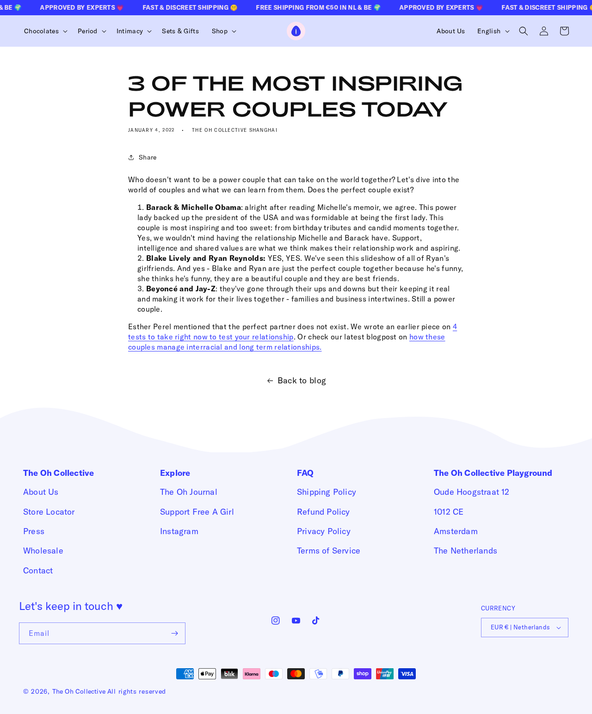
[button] (44, 31)
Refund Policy (323, 511)
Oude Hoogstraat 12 (472, 491)
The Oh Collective (78, 691)
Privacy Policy (324, 531)
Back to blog (302, 380)
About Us (41, 491)
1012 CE (448, 511)
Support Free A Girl (197, 511)
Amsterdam (456, 531)
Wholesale (43, 550)
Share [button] (148, 157)
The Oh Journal (188, 491)
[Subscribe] (175, 633)
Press (33, 531)
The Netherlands (465, 550)
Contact (38, 570)
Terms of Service (328, 550)
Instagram (179, 531)
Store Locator (49, 511)
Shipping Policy (326, 491)
